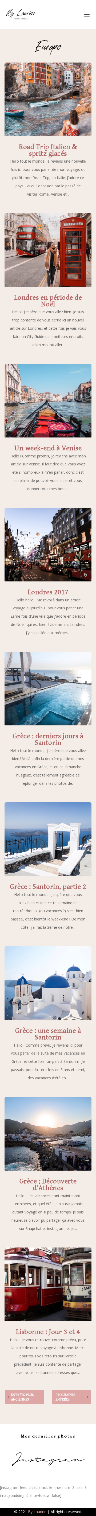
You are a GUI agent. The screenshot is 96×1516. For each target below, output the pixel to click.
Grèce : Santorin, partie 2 (48, 886)
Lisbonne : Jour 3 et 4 (48, 1332)
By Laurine (37, 1511)
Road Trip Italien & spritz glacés (48, 150)
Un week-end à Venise (48, 448)
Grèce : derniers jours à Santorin (48, 739)
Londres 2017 (48, 592)
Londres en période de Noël (48, 300)
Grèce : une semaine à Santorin (48, 1034)
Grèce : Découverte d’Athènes (48, 1184)
